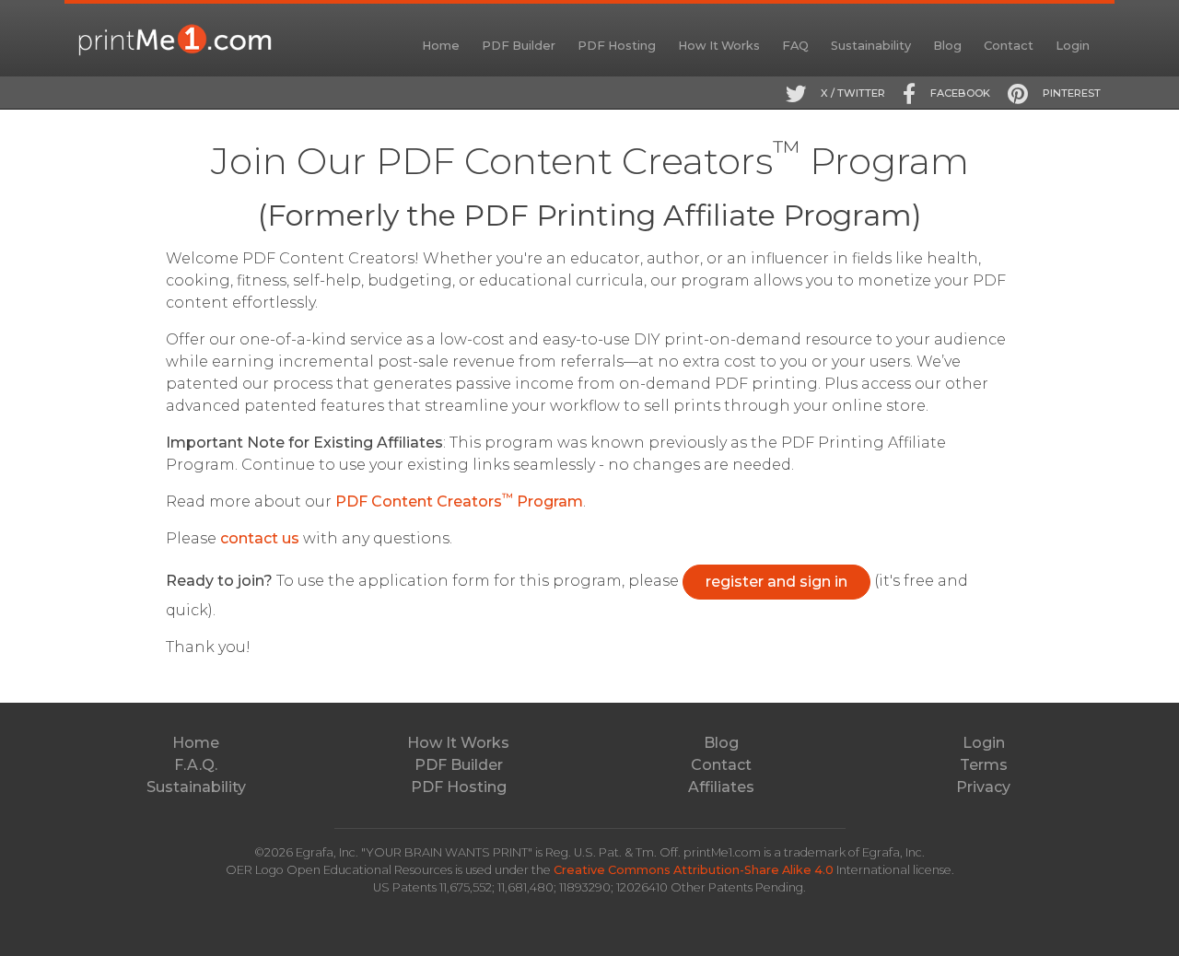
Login (1073, 45)
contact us (259, 538)
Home (441, 45)
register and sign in (776, 581)
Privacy (983, 787)
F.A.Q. (195, 765)
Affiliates (721, 787)
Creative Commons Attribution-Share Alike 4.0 (695, 870)
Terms (984, 765)
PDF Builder (518, 45)
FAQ (795, 45)
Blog (947, 45)
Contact (1008, 45)
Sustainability (871, 45)
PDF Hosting (617, 45)
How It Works (719, 45)
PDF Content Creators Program (459, 501)
